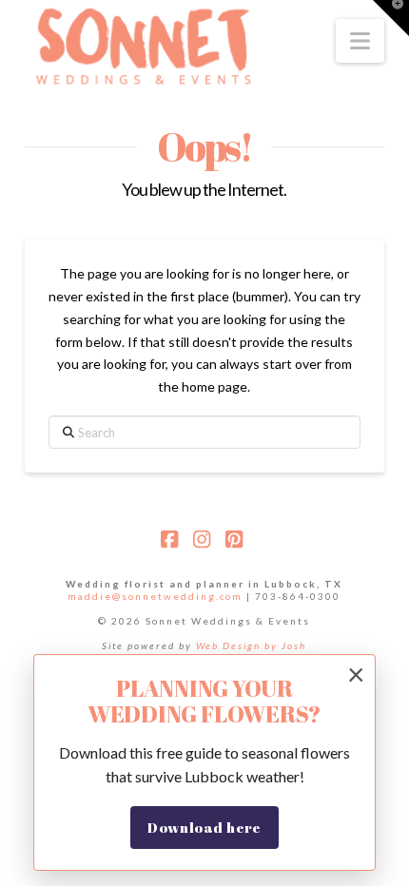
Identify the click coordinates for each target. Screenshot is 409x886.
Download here (204, 827)
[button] (360, 41)
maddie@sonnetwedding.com (155, 596)
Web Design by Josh (251, 645)
